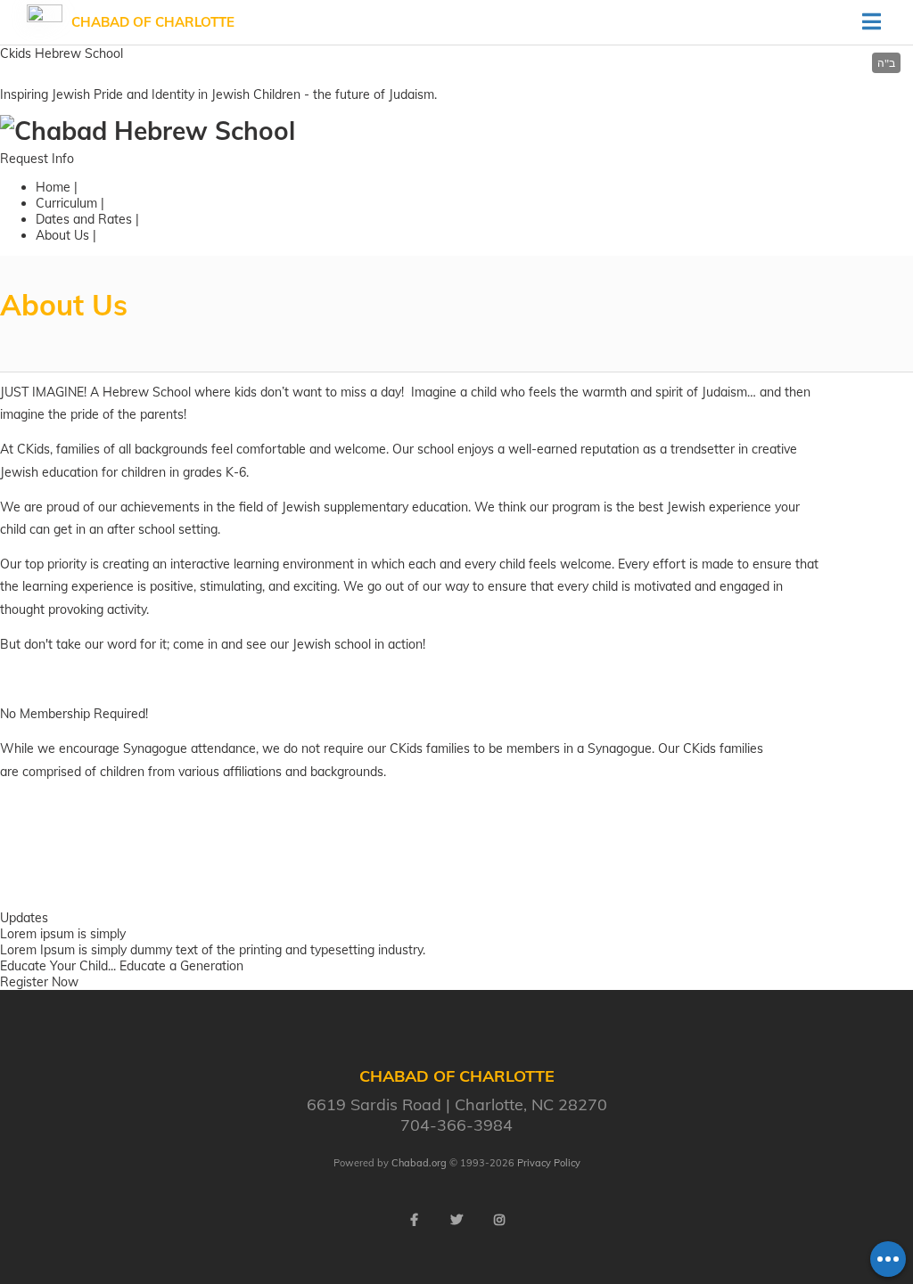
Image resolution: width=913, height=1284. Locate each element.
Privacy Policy (548, 1163)
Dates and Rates (84, 219)
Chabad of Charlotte (152, 21)
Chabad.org (419, 1163)
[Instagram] (499, 1220)
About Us (62, 235)
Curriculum (66, 203)
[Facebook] (414, 1220)
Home (53, 187)
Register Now (39, 982)
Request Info (37, 159)
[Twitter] (456, 1220)
